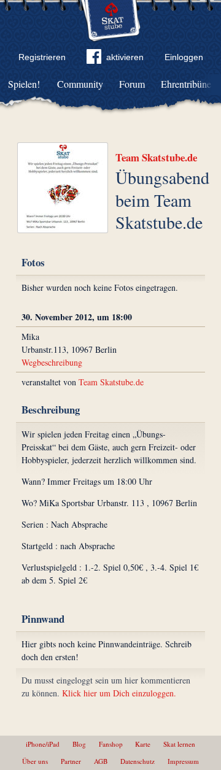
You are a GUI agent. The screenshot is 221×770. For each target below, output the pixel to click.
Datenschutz (137, 761)
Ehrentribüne (186, 83)
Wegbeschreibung (51, 362)
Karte (142, 744)
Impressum (183, 761)
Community (80, 83)
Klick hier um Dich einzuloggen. (119, 693)
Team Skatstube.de (156, 157)
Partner (71, 761)
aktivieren (125, 57)
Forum (132, 83)
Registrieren (42, 57)
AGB (100, 761)
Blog (79, 744)
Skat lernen (179, 744)
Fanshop (111, 744)
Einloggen (184, 57)
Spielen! (24, 83)
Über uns (35, 761)
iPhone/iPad (43, 744)
